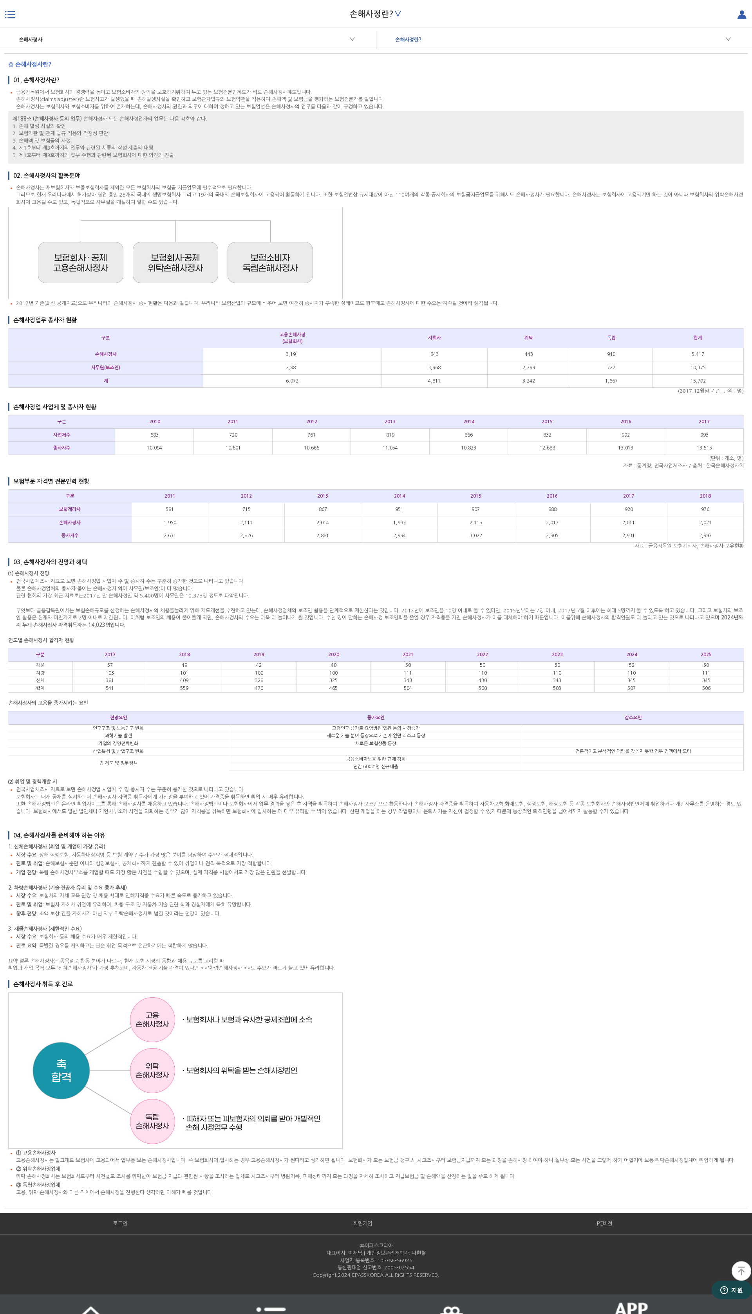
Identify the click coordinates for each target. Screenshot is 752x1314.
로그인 (120, 1223)
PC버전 (605, 1223)
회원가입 (362, 1223)
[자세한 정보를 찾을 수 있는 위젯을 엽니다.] (731, 1290)
